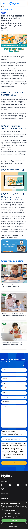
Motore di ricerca (6, 432)
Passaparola (10, 434)
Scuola (4, 434)
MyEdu (3, 12)
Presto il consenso (7, 457)
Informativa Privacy (16, 439)
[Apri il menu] (4, 3)
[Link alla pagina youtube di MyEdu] (26, 485)
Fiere (17, 434)
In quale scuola (6, 401)
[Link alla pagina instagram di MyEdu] (10, 485)
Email (4, 383)
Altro (21, 434)
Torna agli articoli (7, 9)
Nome (4, 369)
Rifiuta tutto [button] (14, 523)
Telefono (5, 378)
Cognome (5, 374)
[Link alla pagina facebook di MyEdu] (2, 485)
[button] (14, 526)
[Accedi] (24, 3)
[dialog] (14, 515)
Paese (4, 387)
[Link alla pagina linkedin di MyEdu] (18, 485)
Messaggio (5, 406)
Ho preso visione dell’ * (12, 439)
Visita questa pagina (6, 163)
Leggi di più (24, 507)
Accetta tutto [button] (14, 520)
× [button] (26, 502)
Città (4, 392)
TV (13, 432)
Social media (18, 432)
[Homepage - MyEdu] (14, 3)
